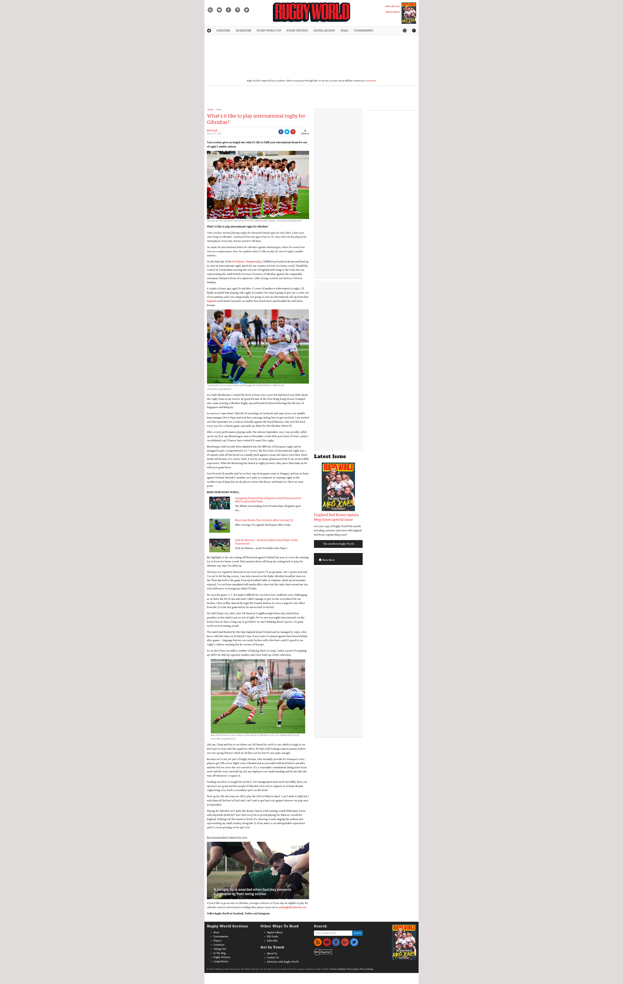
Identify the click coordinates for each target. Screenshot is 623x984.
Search (357, 933)
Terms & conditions (338, 969)
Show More (328, 560)
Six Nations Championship (246, 261)
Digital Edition (392, 12)
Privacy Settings (366, 969)
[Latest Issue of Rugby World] (409, 13)
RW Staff (212, 130)
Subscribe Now (392, 6)
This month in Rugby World (338, 543)
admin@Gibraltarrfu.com (292, 907)
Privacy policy (353, 969)
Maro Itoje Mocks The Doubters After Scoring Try (264, 520)
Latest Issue (330, 456)
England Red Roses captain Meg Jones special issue (336, 517)
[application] (258, 870)
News (219, 109)
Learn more (371, 80)
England (211, 301)
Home (210, 109)
